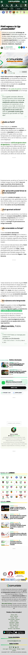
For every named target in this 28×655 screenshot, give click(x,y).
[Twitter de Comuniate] (14, 647)
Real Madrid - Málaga (14, 622)
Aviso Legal (5, 649)
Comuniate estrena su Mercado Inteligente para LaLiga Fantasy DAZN (18, 535)
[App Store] (19, 632)
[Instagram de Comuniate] (18, 647)
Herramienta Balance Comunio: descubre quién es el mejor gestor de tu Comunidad (18, 517)
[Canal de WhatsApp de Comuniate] (10, 647)
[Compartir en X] (22, 47)
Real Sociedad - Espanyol (14, 619)
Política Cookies (12, 649)
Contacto (14, 650)
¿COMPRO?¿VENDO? (18, 392)
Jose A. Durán (9, 46)
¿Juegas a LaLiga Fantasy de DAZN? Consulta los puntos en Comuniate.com (18, 509)
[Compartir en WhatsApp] (19, 47)
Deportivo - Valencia (14, 624)
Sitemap (18, 649)
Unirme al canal (14, 387)
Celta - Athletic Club (14, 625)
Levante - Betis (14, 617)
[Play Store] (8, 632)
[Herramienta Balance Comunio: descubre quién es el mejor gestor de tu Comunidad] (5, 516)
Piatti (9, 70)
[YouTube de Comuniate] (16, 647)
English (23, 649)
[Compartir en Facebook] (24, 47)
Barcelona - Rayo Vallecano (14, 628)
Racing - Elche (14, 614)
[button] (26, 47)
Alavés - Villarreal (14, 616)
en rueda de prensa (15, 89)
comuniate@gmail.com (14, 641)
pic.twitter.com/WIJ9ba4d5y (11, 338)
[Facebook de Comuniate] (12, 647)
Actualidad (6, 392)
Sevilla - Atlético (14, 621)
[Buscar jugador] (22, 1)
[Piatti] (5, 72)
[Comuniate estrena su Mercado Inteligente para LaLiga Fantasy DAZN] (5, 534)
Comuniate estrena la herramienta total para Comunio (16, 543)
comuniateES (17, 435)
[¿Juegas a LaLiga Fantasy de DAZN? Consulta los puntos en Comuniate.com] (5, 508)
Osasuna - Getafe (14, 627)
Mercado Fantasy (7, 603)
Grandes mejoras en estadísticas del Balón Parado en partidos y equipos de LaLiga (18, 526)
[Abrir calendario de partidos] (25, 2)
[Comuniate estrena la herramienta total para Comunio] (5, 543)
